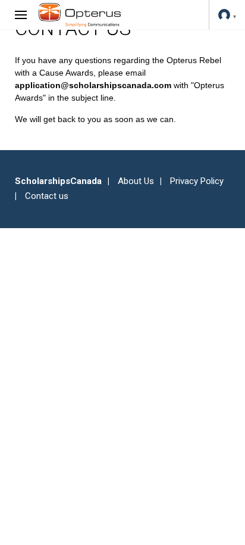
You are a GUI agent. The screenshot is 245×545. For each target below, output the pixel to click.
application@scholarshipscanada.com (93, 85)
